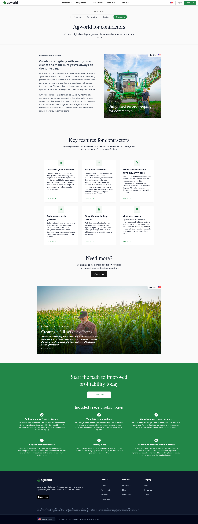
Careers (147, 495)
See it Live (190, 3)
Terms (97, 519)
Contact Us (148, 490)
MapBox (92, 511)
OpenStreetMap (83, 511)
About (124, 3)
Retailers (106, 17)
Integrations (81, 3)
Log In (179, 3)
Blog (124, 490)
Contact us (99, 274)
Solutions (66, 3)
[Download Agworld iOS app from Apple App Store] (43, 497)
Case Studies (98, 3)
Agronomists (92, 17)
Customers (126, 485)
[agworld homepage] (11, 2)
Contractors (120, 17)
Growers (77, 17)
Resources (111, 3)
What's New (126, 495)
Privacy (89, 519)
